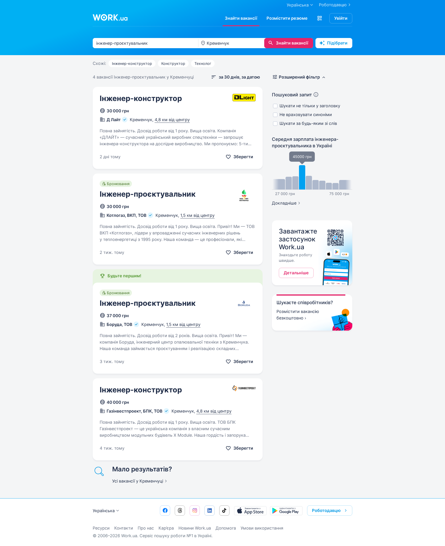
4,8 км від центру (172, 119)
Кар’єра (166, 528)
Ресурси (101, 528)
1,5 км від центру (197, 215)
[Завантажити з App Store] (250, 510)
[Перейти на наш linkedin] (209, 510)
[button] (320, 18)
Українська (104, 510)
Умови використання (262, 528)
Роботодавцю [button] (326, 510)
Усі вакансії (137, 481)
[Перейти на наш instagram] (195, 510)
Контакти (123, 528)
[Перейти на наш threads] (180, 510)
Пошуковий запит (292, 95)
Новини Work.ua (194, 528)
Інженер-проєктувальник (148, 194)
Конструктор (173, 63)
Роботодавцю (333, 4)
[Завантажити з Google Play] (286, 510)
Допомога (226, 528)
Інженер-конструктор (132, 63)
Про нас (146, 528)
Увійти (340, 18)
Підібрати (337, 43)
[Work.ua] (110, 17)
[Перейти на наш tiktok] (224, 510)
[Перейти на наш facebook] (165, 510)
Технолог (202, 63)
